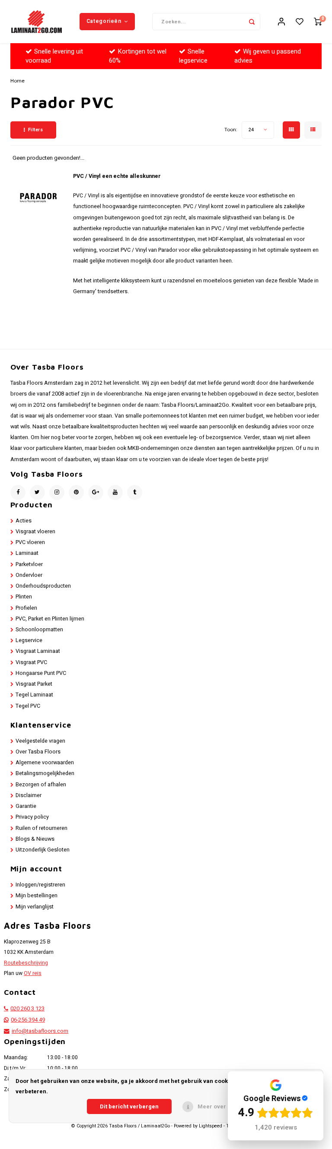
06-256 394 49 (28, 1020)
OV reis (33, 973)
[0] (318, 22)
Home (17, 81)
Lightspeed (210, 1126)
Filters (35, 129)
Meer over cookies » (226, 1106)
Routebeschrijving (26, 963)
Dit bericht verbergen (129, 1106)
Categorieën (103, 21)
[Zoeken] (251, 21)
